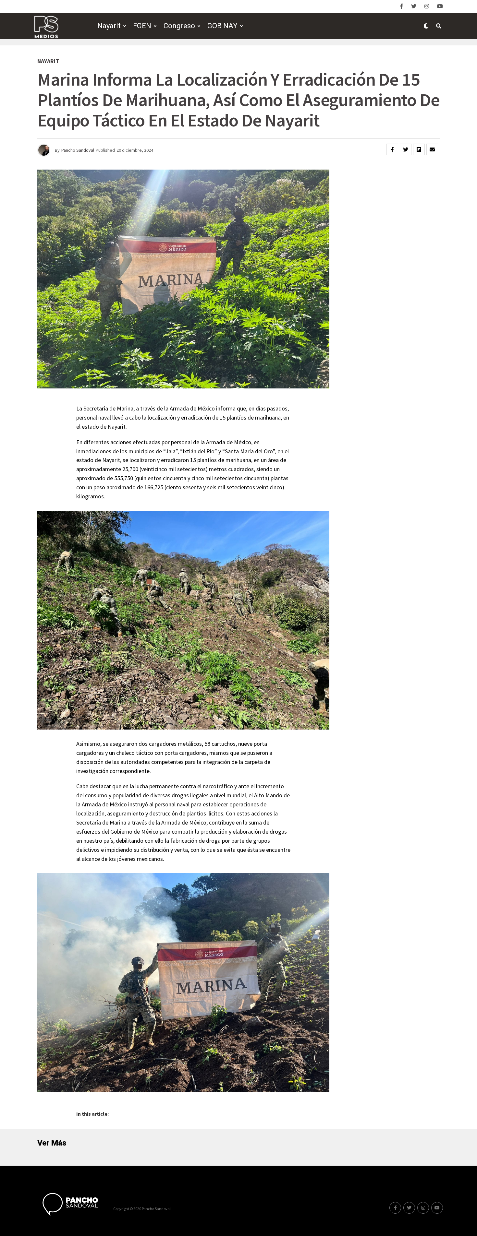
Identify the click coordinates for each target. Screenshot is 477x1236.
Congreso (179, 26)
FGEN (142, 26)
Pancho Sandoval (77, 150)
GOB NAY (222, 26)
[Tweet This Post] (405, 149)
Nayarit (109, 26)
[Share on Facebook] (392, 149)
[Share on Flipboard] (419, 149)
